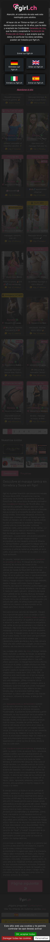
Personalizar (41, 938)
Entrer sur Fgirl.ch (25, 53)
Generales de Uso (38, 28)
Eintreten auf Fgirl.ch (14, 68)
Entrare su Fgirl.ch (14, 83)
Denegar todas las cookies (17, 938)
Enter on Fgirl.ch (36, 67)
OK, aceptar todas (25, 934)
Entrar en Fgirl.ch (35, 83)
